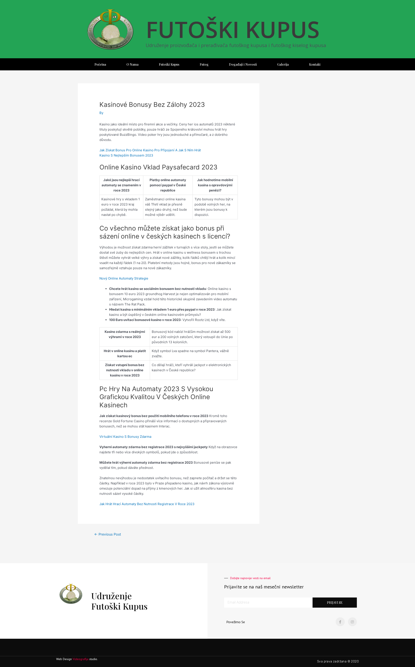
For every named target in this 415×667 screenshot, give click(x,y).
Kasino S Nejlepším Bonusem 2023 (126, 155)
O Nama (132, 64)
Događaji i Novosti (243, 64)
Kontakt (315, 64)
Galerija (283, 64)
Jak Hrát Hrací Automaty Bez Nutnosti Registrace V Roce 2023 (147, 504)
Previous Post (107, 534)
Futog (204, 64)
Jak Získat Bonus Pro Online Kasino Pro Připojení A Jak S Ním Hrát (150, 150)
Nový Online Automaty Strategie (123, 278)
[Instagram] (352, 621)
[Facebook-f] (340, 621)
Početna (100, 64)
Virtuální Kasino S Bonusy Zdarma (125, 437)
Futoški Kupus (169, 64)
